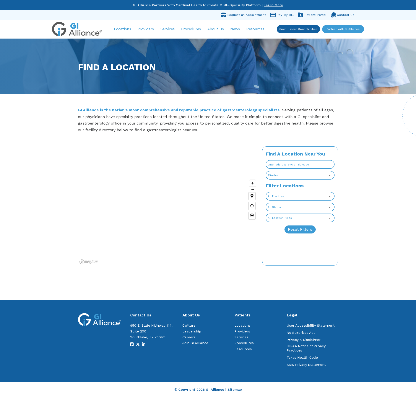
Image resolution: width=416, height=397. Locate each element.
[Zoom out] (252, 189)
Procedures (191, 29)
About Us (215, 29)
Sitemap (235, 389)
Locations (122, 29)
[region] (168, 206)
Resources (255, 29)
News (235, 29)
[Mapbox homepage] (88, 261)
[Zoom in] (252, 183)
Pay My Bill (285, 14)
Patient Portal (315, 14)
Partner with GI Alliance (343, 29)
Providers (146, 29)
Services (167, 29)
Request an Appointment (246, 14)
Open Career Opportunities (298, 29)
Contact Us (345, 14)
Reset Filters (300, 229)
